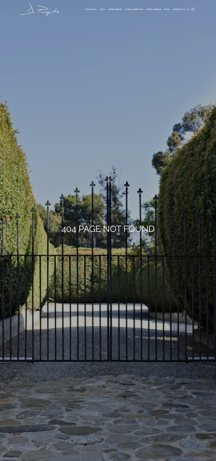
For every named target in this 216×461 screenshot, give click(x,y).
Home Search (115, 9)
